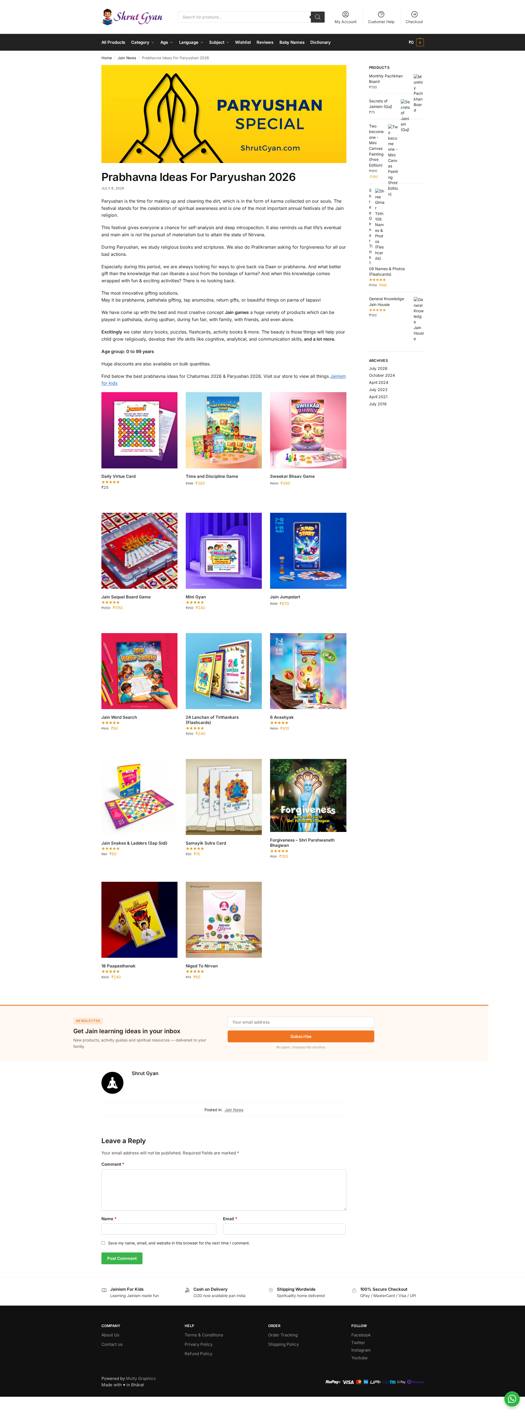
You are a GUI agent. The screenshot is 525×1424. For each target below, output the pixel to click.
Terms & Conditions (204, 1335)
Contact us (112, 1344)
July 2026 (378, 368)
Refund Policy (198, 1353)
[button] (416, 42)
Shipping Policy (283, 1344)
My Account (346, 21)
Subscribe (301, 1036)
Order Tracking (283, 1335)
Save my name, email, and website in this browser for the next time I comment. (179, 1243)
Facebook (361, 1335)
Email (230, 1218)
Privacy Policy (198, 1344)
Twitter (358, 1342)
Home (106, 58)
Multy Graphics (141, 1378)
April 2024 (378, 382)
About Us (110, 1335)
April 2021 (378, 396)
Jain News (127, 58)
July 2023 (378, 389)
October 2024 (382, 375)
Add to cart (139, 499)
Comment (112, 1164)
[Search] (318, 17)
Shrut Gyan (145, 1073)
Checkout (414, 21)
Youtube (359, 1357)
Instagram (361, 1350)
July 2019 (378, 404)
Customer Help (381, 21)
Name (109, 1218)
